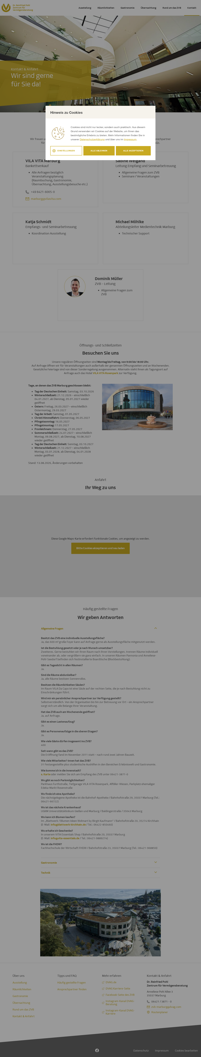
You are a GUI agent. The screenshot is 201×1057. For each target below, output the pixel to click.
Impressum (130, 139)
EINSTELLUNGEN (66, 151)
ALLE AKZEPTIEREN (133, 151)
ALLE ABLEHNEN (99, 151)
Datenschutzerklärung (92, 139)
